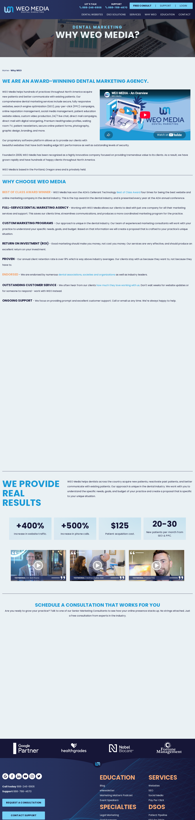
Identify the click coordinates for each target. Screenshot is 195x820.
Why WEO (151, 14)
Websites (154, 785)
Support (165, 5)
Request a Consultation (23, 802)
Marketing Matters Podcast (116, 795)
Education (167, 14)
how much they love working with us (118, 285)
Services (135, 14)
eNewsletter (107, 790)
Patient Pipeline (158, 815)
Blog (102, 785)
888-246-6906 (26, 786)
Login (183, 5)
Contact (185, 14)
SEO (151, 790)
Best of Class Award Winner (26, 192)
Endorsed (10, 274)
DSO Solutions (116, 14)
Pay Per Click (156, 800)
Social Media (156, 795)
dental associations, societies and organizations (86, 274)
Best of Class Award (128, 192)
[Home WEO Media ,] (26, 9)
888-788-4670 (22, 791)
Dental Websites (92, 14)
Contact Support (24, 815)
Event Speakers (109, 800)
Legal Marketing (109, 815)
